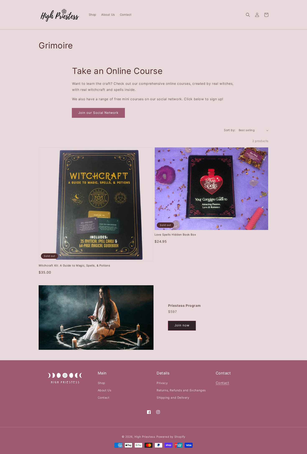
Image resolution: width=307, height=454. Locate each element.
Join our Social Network (98, 113)
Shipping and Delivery (173, 397)
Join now (181, 325)
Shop (101, 383)
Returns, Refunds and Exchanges (181, 390)
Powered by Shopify (170, 436)
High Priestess (144, 436)
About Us (104, 390)
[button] (247, 14)
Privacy (162, 383)
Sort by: (229, 130)
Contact (103, 397)
